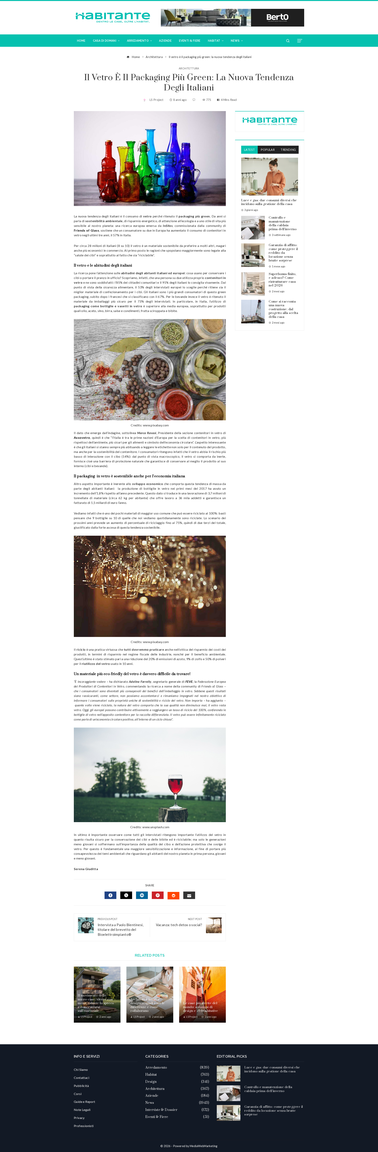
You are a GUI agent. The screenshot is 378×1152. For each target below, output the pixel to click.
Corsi (78, 1094)
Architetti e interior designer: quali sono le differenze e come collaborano (147, 1005)
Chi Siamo (81, 1069)
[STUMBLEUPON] (173, 895)
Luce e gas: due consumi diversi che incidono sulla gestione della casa (269, 202)
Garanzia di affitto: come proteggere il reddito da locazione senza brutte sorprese (283, 252)
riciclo (81, 649)
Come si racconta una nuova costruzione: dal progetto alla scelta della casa (283, 309)
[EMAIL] (189, 895)
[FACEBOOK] (110, 895)
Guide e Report (84, 1101)
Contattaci (81, 1077)
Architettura (189, 68)
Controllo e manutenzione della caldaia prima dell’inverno (282, 223)
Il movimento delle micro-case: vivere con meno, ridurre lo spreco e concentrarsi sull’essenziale (96, 1003)
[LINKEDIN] (142, 895)
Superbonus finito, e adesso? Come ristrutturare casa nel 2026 (282, 280)
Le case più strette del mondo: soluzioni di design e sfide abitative (200, 1007)
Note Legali (82, 1110)
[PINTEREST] (158, 895)
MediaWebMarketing (204, 1146)
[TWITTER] (126, 895)
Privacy (79, 1118)
